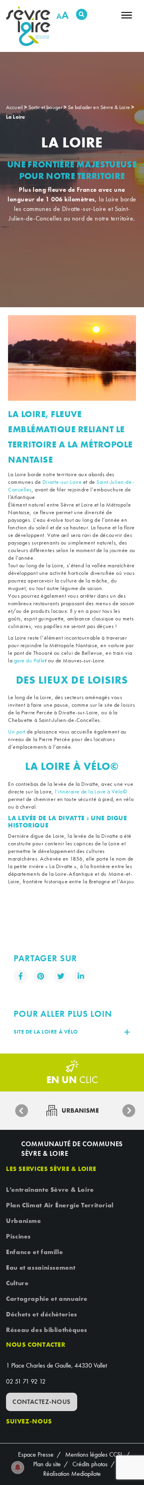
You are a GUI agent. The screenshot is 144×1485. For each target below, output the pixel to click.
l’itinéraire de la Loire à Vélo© (91, 791)
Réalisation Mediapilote (72, 1473)
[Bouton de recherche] (81, 14)
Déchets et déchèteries (41, 1314)
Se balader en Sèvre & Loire (99, 107)
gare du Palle (29, 660)
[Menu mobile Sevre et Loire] (126, 18)
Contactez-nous (41, 1402)
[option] (72, 358)
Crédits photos (90, 1464)
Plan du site (47, 1464)
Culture (17, 1283)
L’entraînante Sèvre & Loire (50, 1189)
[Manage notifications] (17, 1467)
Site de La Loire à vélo (46, 1031)
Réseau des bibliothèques (46, 1330)
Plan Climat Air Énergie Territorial (60, 1205)
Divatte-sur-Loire (62, 481)
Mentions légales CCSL (94, 1454)
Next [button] (128, 1110)
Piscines (18, 1236)
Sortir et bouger (45, 107)
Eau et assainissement (40, 1267)
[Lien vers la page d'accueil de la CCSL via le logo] (31, 26)
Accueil (14, 107)
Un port (17, 731)
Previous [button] (21, 1110)
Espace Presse (36, 1454)
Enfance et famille (34, 1252)
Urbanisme (23, 1221)
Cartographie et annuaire (47, 1298)
